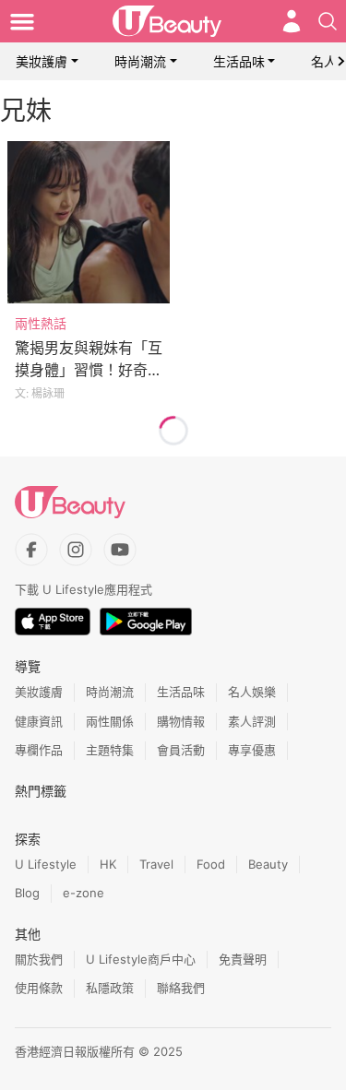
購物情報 (181, 721)
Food (211, 864)
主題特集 (110, 749)
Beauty (268, 864)
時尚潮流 (140, 61)
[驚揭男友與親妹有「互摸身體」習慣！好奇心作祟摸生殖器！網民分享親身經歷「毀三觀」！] (88, 222)
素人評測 (252, 721)
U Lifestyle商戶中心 (141, 959)
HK (108, 864)
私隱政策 (110, 987)
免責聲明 (243, 959)
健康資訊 (39, 721)
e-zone (83, 892)
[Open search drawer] (327, 21)
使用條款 (39, 987)
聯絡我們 (181, 987)
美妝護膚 (41, 61)
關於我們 (39, 959)
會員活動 (181, 749)
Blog (27, 892)
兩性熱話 (40, 323)
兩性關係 (110, 721)
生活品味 (239, 61)
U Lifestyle (46, 864)
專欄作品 (39, 749)
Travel (156, 864)
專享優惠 (252, 749)
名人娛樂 (252, 691)
